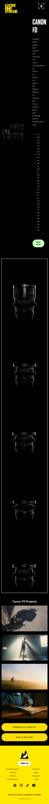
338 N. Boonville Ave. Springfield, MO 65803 (24, 795)
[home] (11, 6)
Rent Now (38, 243)
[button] (41, 6)
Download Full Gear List (24, 727)
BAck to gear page (24, 737)
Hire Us (24, 763)
